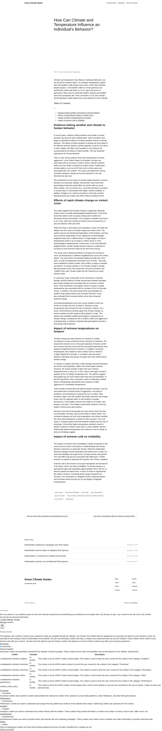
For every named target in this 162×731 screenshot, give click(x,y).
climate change (59, 492)
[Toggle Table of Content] (55, 108)
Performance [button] (5, 698)
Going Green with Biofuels (72, 492)
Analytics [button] (3, 706)
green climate (85, 492)
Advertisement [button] (6, 714)
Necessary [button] (4, 644)
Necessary (6, 646)
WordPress (135, 602)
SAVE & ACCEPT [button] (7, 730)
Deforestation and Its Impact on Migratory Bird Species (46, 550)
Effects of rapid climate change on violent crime (75, 115)
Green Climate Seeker (33, 3)
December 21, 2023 (132, 544)
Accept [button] (17, 620)
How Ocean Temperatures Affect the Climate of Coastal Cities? (114, 516)
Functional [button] (4, 691)
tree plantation (69, 499)
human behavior (59, 499)
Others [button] (2, 722)
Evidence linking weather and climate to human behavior (79, 113)
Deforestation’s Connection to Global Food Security (45, 556)
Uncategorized (76, 72)
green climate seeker (96, 492)
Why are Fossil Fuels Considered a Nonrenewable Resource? (47, 516)
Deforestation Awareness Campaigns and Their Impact (46, 545)
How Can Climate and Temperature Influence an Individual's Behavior (85, 495)
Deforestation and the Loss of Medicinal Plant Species (46, 562)
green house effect (60, 495)
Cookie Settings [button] (6, 620)
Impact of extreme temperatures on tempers (74, 118)
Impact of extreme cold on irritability (71, 120)
